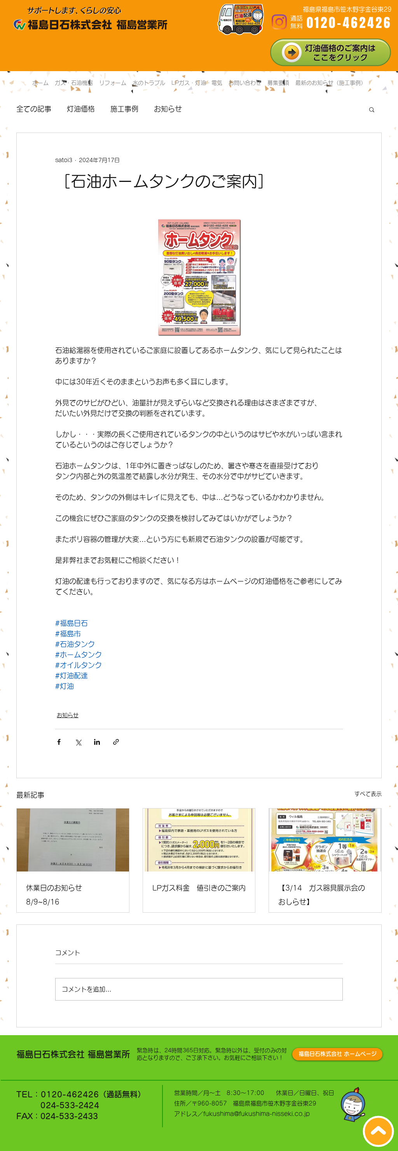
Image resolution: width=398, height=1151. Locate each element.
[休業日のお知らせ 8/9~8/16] (73, 840)
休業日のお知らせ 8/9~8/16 (57, 894)
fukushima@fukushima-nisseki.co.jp (256, 1114)
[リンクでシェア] (116, 742)
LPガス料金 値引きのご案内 (199, 887)
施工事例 (124, 108)
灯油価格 (81, 108)
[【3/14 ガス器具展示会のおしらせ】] (325, 840)
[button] (371, 109)
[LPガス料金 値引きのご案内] (199, 840)
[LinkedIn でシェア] (97, 742)
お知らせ (168, 108)
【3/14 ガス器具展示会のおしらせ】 (321, 894)
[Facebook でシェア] (59, 742)
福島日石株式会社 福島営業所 (73, 1054)
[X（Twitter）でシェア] (78, 742)
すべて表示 (368, 793)
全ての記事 (33, 108)
